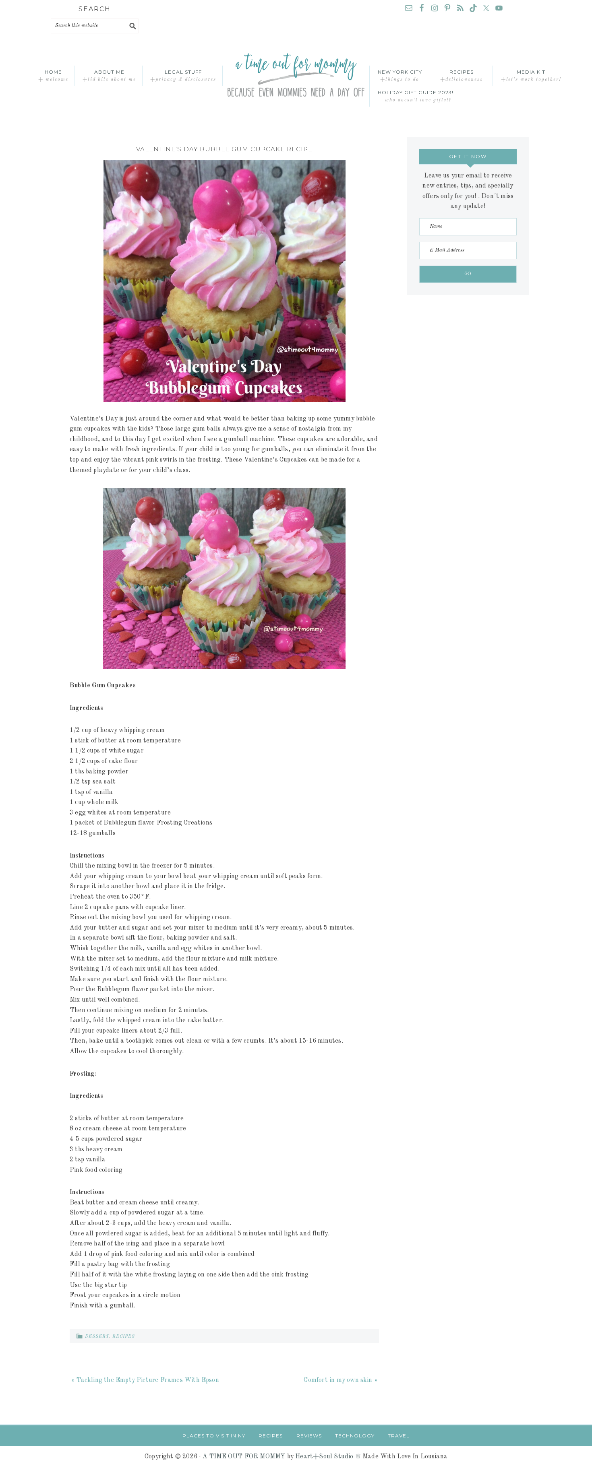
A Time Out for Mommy (296, 75)
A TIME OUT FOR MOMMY (244, 1457)
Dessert (97, 1336)
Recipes (123, 1336)
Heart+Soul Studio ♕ (328, 1457)
